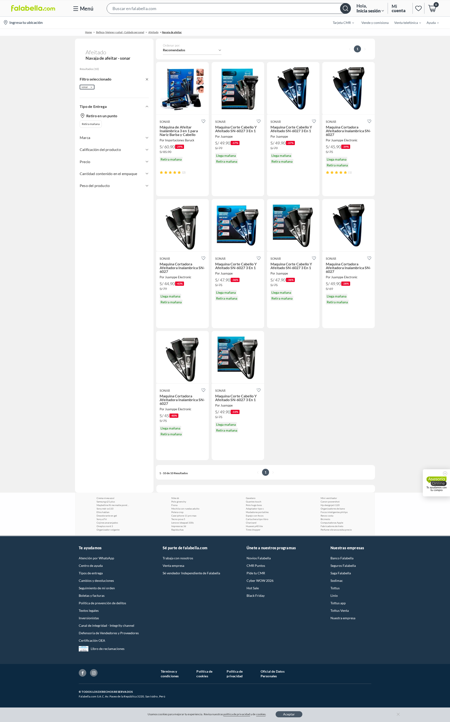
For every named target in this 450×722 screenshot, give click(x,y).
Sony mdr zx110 (105, 508)
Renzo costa (327, 515)
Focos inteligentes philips (334, 512)
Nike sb (175, 498)
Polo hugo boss (254, 505)
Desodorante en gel (107, 515)
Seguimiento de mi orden (97, 588)
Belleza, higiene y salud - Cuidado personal (120, 32)
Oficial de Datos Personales (273, 673)
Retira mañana (91, 124)
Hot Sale (253, 588)
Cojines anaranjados (107, 522)
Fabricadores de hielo (332, 526)
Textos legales (89, 610)
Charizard (251, 522)
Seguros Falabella (343, 566)
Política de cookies (204, 673)
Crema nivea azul (105, 498)
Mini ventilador (329, 498)
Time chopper (253, 529)
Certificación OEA (92, 640)
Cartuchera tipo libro (257, 519)
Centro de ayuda (91, 566)
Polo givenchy (178, 501)
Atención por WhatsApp (96, 558)
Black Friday (256, 595)
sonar (85, 87)
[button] (229, 8)
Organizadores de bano (333, 508)
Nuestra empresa (342, 618)
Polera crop (177, 512)
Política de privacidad (235, 673)
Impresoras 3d (178, 526)
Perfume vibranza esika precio (336, 529)
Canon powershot (330, 501)
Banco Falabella (341, 558)
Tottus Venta (339, 610)
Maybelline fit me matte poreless (113, 505)
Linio (334, 595)
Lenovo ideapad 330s (182, 522)
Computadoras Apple (332, 522)
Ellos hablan (103, 512)
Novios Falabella (259, 558)
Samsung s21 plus (106, 501)
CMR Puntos (256, 566)
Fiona (174, 505)
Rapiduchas (177, 529)
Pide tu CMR (256, 573)
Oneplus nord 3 (105, 526)
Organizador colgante (108, 529)
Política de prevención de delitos (102, 603)
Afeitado (153, 32)
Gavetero (250, 498)
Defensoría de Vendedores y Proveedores (109, 633)
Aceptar (289, 714)
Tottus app (338, 603)
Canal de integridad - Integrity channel (106, 625)
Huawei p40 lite (254, 526)
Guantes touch (253, 501)
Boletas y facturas (92, 595)
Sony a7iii (102, 519)
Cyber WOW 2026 (260, 581)
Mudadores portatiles (257, 512)
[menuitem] (340, 22)
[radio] (161, 172)
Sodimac (336, 581)
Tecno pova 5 (178, 519)
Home (88, 32)
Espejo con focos (254, 515)
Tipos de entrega (91, 573)
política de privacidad (236, 714)
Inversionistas (89, 618)
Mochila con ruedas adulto (185, 508)
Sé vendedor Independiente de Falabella (191, 573)
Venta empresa (173, 566)
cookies (261, 714)
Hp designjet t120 (330, 505)
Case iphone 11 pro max (183, 515)
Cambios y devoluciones (96, 581)
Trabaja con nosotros (178, 558)
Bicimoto (325, 519)
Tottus (335, 588)
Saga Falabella (340, 573)
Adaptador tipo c (255, 508)
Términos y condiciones (170, 673)
